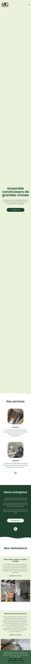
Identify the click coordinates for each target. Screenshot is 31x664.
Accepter (12, 659)
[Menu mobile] (28, 4)
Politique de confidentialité (16, 661)
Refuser (19, 659)
